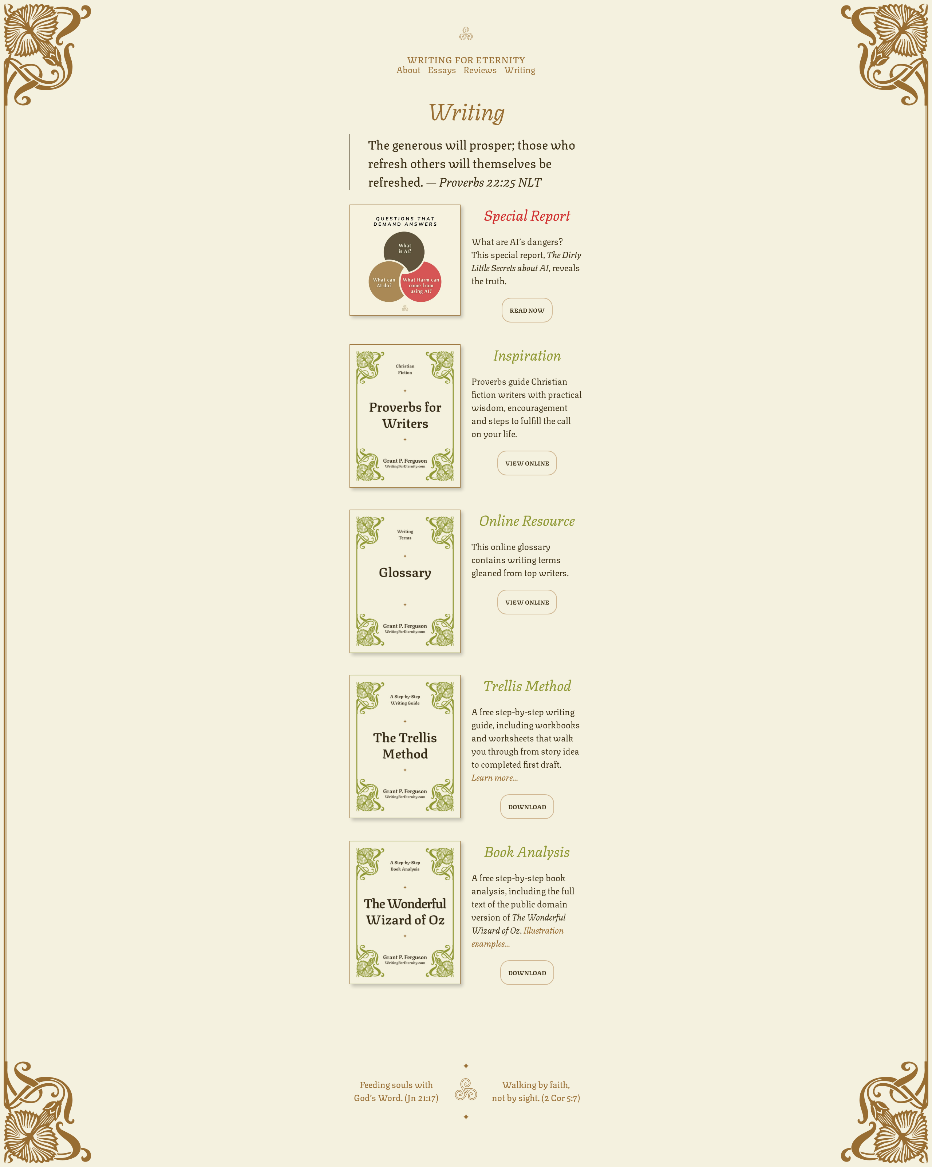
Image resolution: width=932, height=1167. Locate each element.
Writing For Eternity (466, 59)
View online (527, 462)
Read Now (527, 310)
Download (527, 806)
